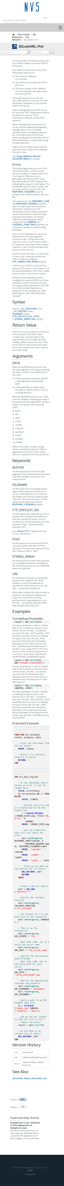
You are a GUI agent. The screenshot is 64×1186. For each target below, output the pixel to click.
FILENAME (17, 314)
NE (38, 794)
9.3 (22, 1106)
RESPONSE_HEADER (26, 203)
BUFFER (22, 311)
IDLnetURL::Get (39, 1078)
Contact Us (30, 1174)
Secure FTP (22, 531)
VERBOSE (31, 222)
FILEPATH (29, 1006)
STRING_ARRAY (23, 319)
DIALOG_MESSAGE (34, 813)
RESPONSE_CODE (40, 201)
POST (36, 316)
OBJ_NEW (30, 889)
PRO (16, 777)
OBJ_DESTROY (28, 872)
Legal (30, 1170)
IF (19, 794)
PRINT (21, 749)
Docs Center (24, 34)
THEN (46, 794)
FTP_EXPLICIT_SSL (22, 316)
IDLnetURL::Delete (21, 1078)
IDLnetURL (31, 308)
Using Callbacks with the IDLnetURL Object (26, 157)
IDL (22, 1099)
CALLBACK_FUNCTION (23, 224)
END (16, 763)
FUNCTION (19, 735)
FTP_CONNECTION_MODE (25, 261)
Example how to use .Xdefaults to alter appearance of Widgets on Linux (25, 1125)
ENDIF (21, 877)
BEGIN (18, 796)
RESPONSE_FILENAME (23, 191)
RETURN (21, 760)
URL (33, 319)
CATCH (21, 791)
